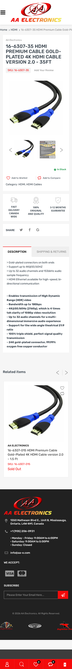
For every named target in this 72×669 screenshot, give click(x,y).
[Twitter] (21, 230)
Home (3, 29)
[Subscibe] (63, 595)
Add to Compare (51, 178)
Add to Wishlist (19, 178)
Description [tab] (17, 251)
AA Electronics (14, 40)
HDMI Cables (34, 184)
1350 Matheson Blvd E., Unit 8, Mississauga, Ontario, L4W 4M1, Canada (38, 522)
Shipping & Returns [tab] (51, 251)
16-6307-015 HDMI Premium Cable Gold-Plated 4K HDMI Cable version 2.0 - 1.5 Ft (35, 454)
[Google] (37, 230)
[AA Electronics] (36, 12)
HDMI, (22, 184)
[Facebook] (29, 230)
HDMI (14, 29)
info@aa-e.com (20, 552)
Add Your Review (44, 70)
